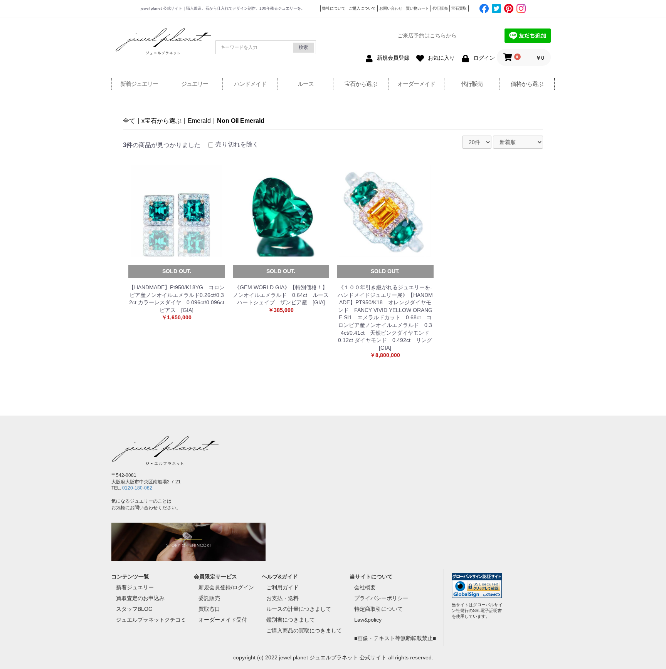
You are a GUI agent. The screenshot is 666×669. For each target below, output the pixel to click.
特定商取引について (378, 609)
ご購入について (362, 8)
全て (129, 120)
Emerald (199, 120)
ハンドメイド (250, 83)
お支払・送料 (282, 598)
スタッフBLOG (134, 609)
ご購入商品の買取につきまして (304, 630)
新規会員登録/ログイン (226, 587)
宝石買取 (459, 8)
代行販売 (440, 8)
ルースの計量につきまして (298, 609)
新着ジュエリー (139, 83)
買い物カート (417, 8)
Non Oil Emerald (240, 120)
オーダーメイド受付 (222, 620)
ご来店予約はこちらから (427, 35)
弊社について (333, 8)
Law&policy (368, 620)
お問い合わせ (390, 8)
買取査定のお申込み (140, 598)
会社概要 (365, 587)
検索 (303, 47)
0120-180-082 (137, 488)
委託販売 (209, 598)
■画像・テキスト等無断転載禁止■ (395, 638)
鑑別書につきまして (290, 620)
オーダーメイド (416, 83)
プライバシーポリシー (381, 598)
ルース (306, 83)
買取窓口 (209, 609)
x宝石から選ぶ (161, 120)
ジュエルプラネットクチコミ (151, 620)
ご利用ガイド (282, 587)
